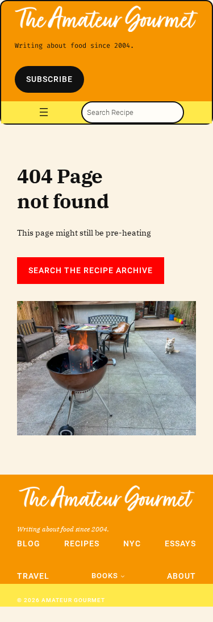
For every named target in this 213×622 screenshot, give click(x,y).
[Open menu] (44, 112)
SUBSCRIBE (49, 79)
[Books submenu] (122, 576)
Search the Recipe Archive (90, 270)
